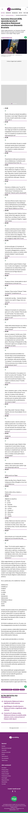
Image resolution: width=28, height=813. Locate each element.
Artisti (20, 12)
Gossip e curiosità (6, 752)
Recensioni (15, 12)
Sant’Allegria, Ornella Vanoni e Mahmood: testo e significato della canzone (15, 708)
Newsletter (4, 782)
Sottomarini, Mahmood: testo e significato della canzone (14, 702)
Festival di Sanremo (10, 15)
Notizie (3, 12)
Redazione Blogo (7, 37)
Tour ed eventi (5, 758)
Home (2, 15)
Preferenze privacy (6, 775)
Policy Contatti (5, 773)
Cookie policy (5, 771)
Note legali (4, 778)
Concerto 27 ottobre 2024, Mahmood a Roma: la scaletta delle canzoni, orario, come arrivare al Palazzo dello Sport (15, 716)
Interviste (8, 12)
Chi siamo (4, 767)
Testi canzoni (5, 756)
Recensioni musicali (6, 748)
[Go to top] (25, 808)
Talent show (5, 760)
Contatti (4, 784)
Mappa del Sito (5, 780)
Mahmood (16, 689)
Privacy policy (5, 769)
